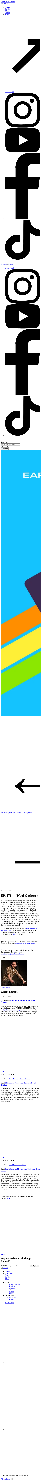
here (14, 934)
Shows (7, 7)
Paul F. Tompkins (11, 1169)
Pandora (12, 1286)
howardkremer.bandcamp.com (25, 943)
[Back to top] (12, 1479)
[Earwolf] (4, 3)
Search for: (4, 442)
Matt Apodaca (22, 1169)
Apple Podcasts (14, 1284)
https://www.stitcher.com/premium (14, 1010)
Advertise (12, 1297)
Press (11, 1293)
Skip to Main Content (8, 2)
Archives (12, 1288)
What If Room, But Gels (17, 1165)
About (7, 11)
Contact (7, 13)
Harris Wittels (5, 987)
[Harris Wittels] (14, 985)
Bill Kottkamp (10, 1083)
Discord (12, 1299)
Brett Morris (28, 1083)
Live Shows (9, 1273)
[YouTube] (22, 152)
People (7, 9)
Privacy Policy (6, 1479)
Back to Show (18, 813)
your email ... (5, 1266)
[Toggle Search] (20, 264)
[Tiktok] (22, 259)
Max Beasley (19, 1083)
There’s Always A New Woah (19, 1079)
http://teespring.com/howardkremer (12, 954)
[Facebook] (22, 219)
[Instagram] (22, 127)
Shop (7, 1275)
